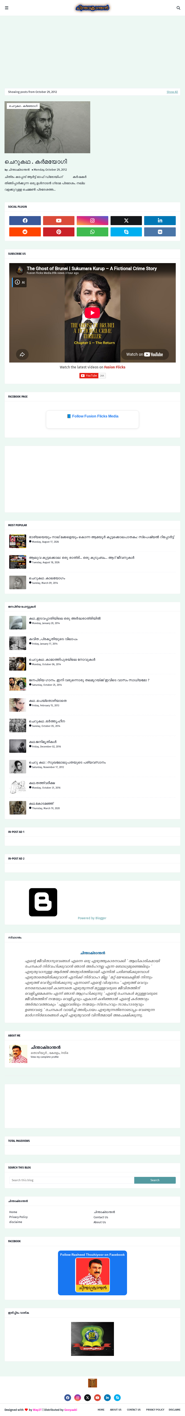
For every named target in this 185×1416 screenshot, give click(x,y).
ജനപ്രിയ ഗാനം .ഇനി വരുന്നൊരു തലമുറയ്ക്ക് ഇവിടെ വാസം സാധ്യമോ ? (89, 680)
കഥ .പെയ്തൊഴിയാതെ (48, 701)
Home (13, 1212)
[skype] (126, 231)
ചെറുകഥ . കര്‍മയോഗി (23, 106)
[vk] (160, 231)
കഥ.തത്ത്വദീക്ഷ (42, 783)
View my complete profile (45, 1057)
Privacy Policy (18, 1217)
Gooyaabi (70, 1409)
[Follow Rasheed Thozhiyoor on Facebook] (92, 1291)
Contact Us (101, 1217)
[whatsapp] (92, 231)
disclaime (15, 1222)
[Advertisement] (92, 49)
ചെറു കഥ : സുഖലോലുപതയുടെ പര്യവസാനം (67, 762)
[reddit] (25, 231)
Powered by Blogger (91, 918)
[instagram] (92, 220)
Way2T (37, 1409)
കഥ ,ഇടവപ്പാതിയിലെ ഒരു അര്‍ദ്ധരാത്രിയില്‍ (65, 618)
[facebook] (25, 220)
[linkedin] (160, 220)
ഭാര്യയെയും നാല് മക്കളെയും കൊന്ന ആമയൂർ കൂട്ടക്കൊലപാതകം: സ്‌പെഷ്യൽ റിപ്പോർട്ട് (101, 537)
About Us (100, 1222)
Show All (172, 92)
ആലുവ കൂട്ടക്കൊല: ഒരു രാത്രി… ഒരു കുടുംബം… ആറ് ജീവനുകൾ (81, 558)
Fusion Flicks (114, 367)
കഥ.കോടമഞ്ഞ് (41, 803)
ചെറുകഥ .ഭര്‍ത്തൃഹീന (47, 721)
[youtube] (59, 220)
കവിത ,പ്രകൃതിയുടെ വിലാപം (53, 639)
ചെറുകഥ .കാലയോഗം (47, 578)
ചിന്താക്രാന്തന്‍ (104, 1212)
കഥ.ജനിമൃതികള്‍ (42, 742)
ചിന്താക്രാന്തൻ (19, 169)
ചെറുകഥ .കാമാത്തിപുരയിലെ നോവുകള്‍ (62, 659)
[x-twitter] (126, 220)
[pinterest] (59, 231)
